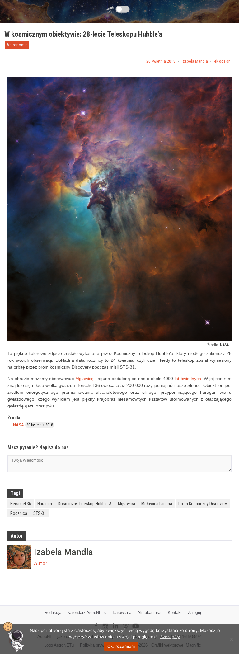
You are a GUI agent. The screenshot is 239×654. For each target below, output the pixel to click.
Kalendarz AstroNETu (87, 612)
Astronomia (17, 44)
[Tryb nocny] (123, 9)
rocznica (18, 513)
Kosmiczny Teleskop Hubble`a (85, 503)
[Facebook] (96, 621)
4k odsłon (222, 61)
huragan (44, 503)
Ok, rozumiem (121, 646)
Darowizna (122, 612)
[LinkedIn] (115, 621)
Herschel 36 (20, 503)
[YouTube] (137, 621)
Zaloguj (194, 612)
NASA (224, 344)
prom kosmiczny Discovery (202, 503)
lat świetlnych (188, 378)
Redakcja (53, 612)
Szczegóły (170, 636)
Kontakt (175, 612)
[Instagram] (105, 623)
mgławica (126, 503)
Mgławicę (84, 378)
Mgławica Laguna (156, 503)
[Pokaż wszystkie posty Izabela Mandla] (19, 557)
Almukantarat (150, 612)
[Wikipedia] (125, 622)
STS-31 (39, 513)
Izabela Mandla (195, 61)
